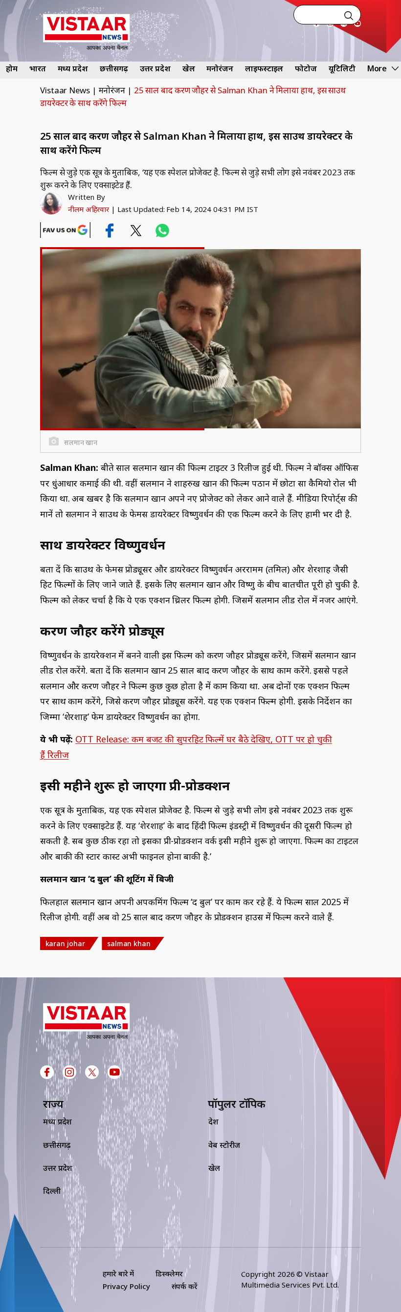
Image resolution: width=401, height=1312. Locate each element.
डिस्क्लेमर (169, 1273)
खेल (188, 68)
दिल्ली (52, 1190)
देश (213, 1121)
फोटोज (306, 68)
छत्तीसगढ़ (114, 68)
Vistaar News (65, 90)
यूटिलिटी (342, 68)
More (377, 68)
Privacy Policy (126, 1286)
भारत (37, 68)
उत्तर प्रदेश (155, 68)
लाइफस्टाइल (264, 68)
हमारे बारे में (118, 1273)
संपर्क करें (185, 1286)
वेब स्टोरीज (224, 1145)
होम (12, 68)
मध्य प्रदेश (73, 68)
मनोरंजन (219, 68)
